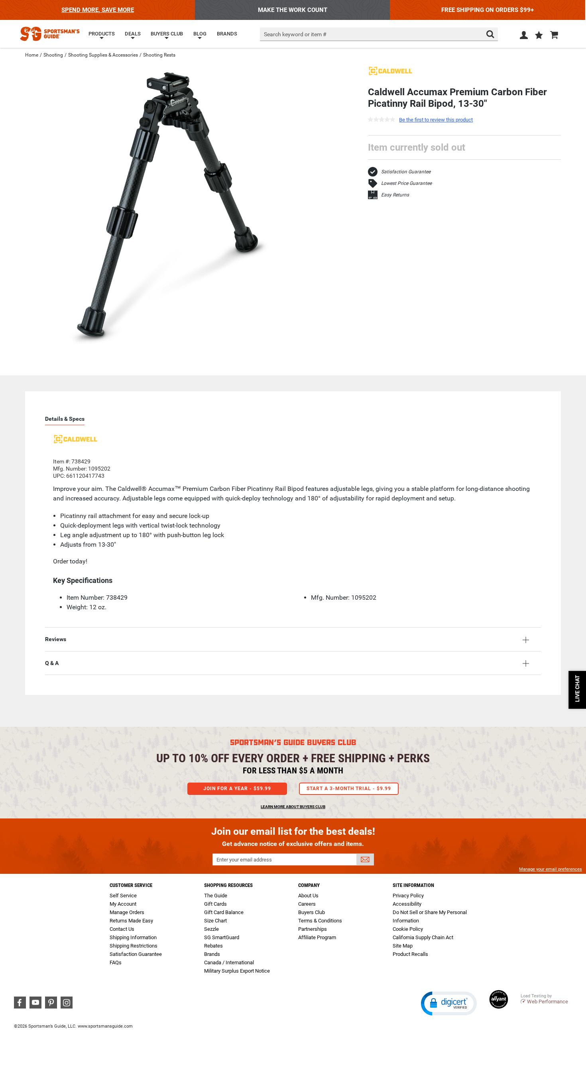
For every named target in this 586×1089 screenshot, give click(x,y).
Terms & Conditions (320, 921)
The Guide (215, 896)
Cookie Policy (408, 929)
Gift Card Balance (224, 912)
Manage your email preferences (550, 869)
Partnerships (312, 929)
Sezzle (211, 929)
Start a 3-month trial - (349, 788)
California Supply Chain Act (423, 937)
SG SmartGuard (221, 937)
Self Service (123, 896)
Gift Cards (215, 904)
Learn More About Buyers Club (293, 806)
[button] (539, 36)
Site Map (403, 946)
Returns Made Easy (131, 921)
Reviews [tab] (55, 639)
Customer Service (131, 885)
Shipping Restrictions (133, 946)
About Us (308, 896)
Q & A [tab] (52, 663)
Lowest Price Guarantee (406, 183)
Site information (413, 885)
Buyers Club (311, 912)
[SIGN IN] (524, 36)
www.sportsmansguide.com (105, 1026)
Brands (212, 954)
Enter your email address (244, 860)
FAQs (116, 962)
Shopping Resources (228, 885)
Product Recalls (410, 954)
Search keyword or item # (295, 34)
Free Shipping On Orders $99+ (487, 10)
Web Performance (547, 1002)
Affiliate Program (317, 937)
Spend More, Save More (97, 10)
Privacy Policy (408, 896)
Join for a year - (237, 788)
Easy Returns (395, 195)
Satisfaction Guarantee (406, 172)
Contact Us (122, 929)
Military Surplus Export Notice (237, 971)
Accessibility (407, 904)
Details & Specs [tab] (65, 419)
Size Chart (215, 921)
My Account (123, 904)
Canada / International (229, 962)
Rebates (213, 946)
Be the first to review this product (436, 120)
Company (309, 885)
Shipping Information (133, 937)
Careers (307, 904)
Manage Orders (127, 912)
